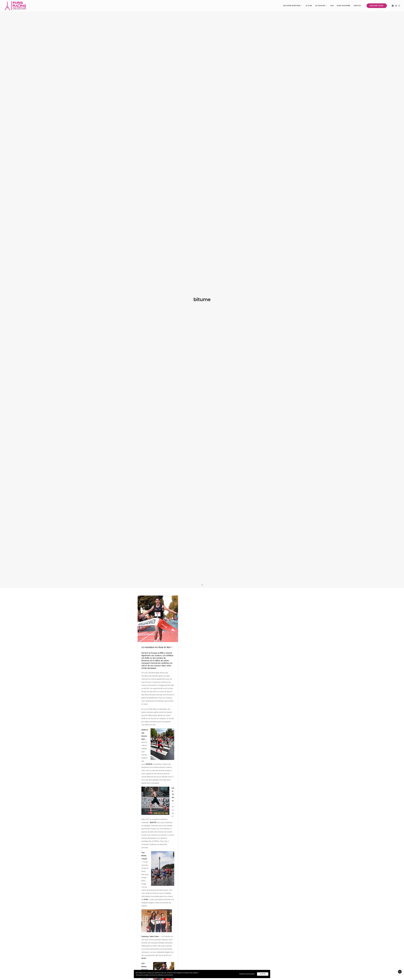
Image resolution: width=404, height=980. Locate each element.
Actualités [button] (320, 5)
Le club (309, 5)
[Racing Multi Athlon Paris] (15, 5)
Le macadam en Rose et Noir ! (156, 647)
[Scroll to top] (400, 971)
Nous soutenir (343, 5)
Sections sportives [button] (291, 5)
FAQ (332, 5)
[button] (393, 5)
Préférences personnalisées (247, 974)
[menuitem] (293, 5)
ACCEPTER (262, 974)
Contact (357, 5)
